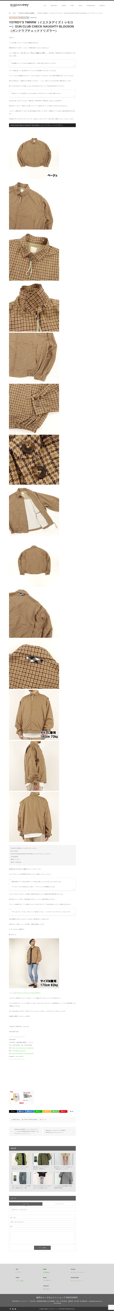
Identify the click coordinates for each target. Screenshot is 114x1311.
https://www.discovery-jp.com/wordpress (23, 1048)
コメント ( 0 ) (26, 1203)
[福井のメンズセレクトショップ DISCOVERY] (19, 5)
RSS (15, 1309)
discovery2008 (19, 1056)
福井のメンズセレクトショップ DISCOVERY (57, 1297)
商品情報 (25, 17)
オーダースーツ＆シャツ (78, 1272)
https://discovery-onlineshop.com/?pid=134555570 (27, 993)
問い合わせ (46, 1289)
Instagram (13, 1309)
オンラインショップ (77, 1280)
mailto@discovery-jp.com (19, 1050)
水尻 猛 (18, 1119)
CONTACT (102, 5)
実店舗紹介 (46, 1272)
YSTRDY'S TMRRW (14, 17)
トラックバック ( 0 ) (59, 1203)
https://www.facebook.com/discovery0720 (22, 1053)
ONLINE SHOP (91, 5)
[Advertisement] (21, 1076)
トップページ (19, 1272)
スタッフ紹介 (20, 1280)
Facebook (10, 1309)
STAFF (72, 5)
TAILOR (64, 5)
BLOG (80, 5)
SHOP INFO (54, 5)
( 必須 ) (13, 1217)
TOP (44, 5)
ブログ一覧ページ (47, 1280)
